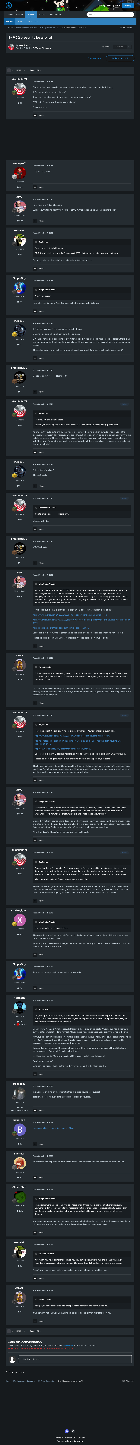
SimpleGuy (19, 278)
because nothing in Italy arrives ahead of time (53, 1128)
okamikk (19, 230)
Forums (9, 21)
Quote (42, 115)
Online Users (32, 21)
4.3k (21, 221)
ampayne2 (19, 163)
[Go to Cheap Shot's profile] (20, 1197)
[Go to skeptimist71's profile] (11, 47)
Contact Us (70, 1438)
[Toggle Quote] (36, 242)
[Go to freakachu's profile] (20, 1093)
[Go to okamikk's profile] (20, 240)
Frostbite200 (19, 367)
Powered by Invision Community (70, 1441)
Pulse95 (19, 320)
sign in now (68, 1345)
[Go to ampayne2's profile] (20, 173)
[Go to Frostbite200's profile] (20, 377)
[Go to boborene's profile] (20, 1129)
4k (20, 679)
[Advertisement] (38, 141)
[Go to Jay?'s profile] (20, 206)
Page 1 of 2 (35, 70)
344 (21, 345)
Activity (42, 14)
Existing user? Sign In (108, 6)
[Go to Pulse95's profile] (20, 330)
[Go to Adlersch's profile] (20, 1007)
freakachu (19, 1083)
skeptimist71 (25, 45)
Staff (20, 21)
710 (20, 302)
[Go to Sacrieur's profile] (20, 1163)
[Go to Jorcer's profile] (20, 665)
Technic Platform (15, 14)
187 (20, 1177)
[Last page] (25, 70)
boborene (19, 1120)
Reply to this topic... (32, 1359)
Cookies (81, 1438)
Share (106, 47)
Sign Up (128, 5)
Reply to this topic (120, 58)
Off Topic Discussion (42, 48)
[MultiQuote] (35, 115)
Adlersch (19, 997)
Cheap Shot (19, 1187)
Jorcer (19, 655)
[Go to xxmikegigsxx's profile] (20, 920)
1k (21, 254)
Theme (58, 1438)
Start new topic (94, 58)
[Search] (131, 14)
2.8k (21, 1108)
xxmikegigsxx (19, 910)
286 (21, 187)
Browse (31, 14)
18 (21, 103)
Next (18, 70)
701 (20, 1021)
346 (21, 934)
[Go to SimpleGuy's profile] (20, 288)
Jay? (19, 196)
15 (21, 1144)
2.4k (21, 1211)
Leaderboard (55, 14)
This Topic (120, 14)
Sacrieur (19, 1153)
